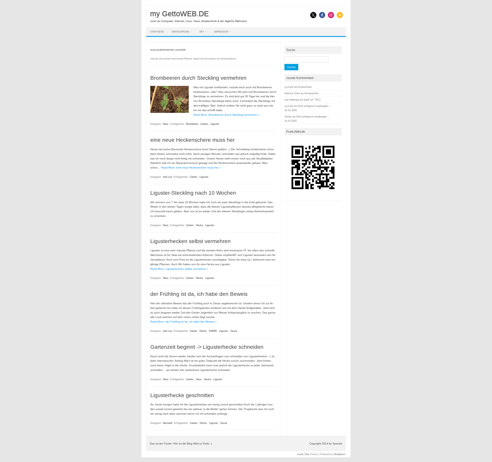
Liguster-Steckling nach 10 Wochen (193, 193)
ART (201, 31)
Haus (166, 123)
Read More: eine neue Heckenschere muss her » (191, 167)
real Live (167, 176)
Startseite (157, 31)
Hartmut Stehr (292, 93)
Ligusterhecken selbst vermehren (190, 241)
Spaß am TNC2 (312, 99)
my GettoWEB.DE (179, 14)
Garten (204, 123)
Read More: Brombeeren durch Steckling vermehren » (226, 114)
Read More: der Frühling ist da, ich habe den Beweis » (183, 321)
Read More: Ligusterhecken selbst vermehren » (179, 268)
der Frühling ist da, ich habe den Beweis (199, 294)
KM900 (213, 331)
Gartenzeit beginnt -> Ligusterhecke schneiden (206, 347)
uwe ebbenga (291, 99)
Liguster (214, 123)
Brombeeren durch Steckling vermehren (198, 78)
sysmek (288, 87)
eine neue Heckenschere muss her (192, 140)
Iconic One (303, 454)
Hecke (199, 225)
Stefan (288, 116)
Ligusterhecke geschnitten (182, 395)
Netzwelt (167, 423)
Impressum (221, 31)
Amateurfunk (180, 31)
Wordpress (340, 454)
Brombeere (192, 123)
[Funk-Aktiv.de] (313, 197)
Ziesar (233, 331)
